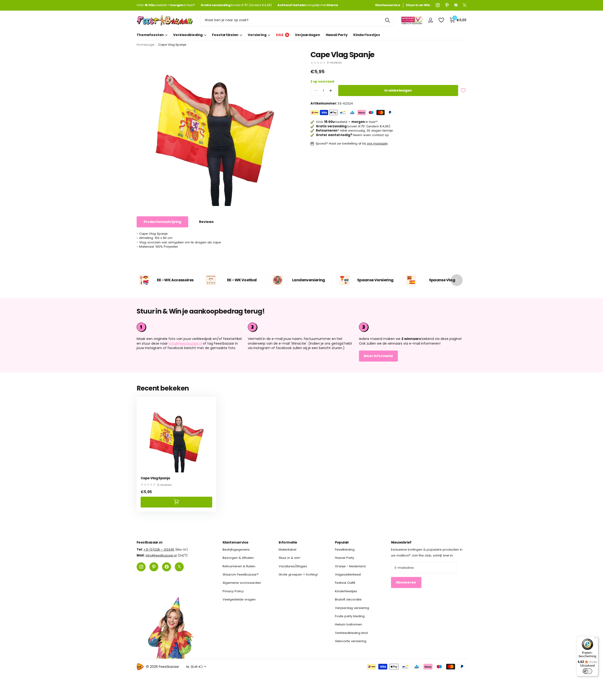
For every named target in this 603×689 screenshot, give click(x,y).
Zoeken (387, 20)
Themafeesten (150, 34)
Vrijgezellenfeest (348, 574)
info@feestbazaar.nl (185, 343)
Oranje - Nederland (350, 566)
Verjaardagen (307, 34)
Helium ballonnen (348, 624)
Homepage (146, 44)
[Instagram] (438, 5)
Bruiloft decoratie (348, 599)
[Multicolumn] (412, 327)
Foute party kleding (350, 616)
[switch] (587, 671)
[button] (330, 90)
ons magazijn (377, 143)
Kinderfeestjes (366, 34)
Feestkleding (344, 549)
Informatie (288, 542)
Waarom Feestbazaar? (241, 574)
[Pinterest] (447, 5)
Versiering (257, 34)
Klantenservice (236, 542)
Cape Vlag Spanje (155, 478)
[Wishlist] (441, 20)
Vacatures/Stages (293, 566)
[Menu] (595, 639)
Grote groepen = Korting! (298, 574)
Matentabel (287, 549)
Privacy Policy (233, 591)
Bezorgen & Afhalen (238, 558)
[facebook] (455, 5)
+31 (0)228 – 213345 (158, 549)
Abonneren (406, 582)
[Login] (430, 20)
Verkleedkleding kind (351, 632)
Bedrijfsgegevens (236, 549)
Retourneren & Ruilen (239, 566)
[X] (464, 5)
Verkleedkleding (188, 34)
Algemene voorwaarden (242, 582)
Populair (342, 542)
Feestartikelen (225, 34)
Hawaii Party (337, 34)
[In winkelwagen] (176, 502)
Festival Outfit (345, 582)
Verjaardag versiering (352, 607)
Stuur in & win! (289, 558)
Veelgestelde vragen (239, 599)
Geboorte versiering (350, 641)
